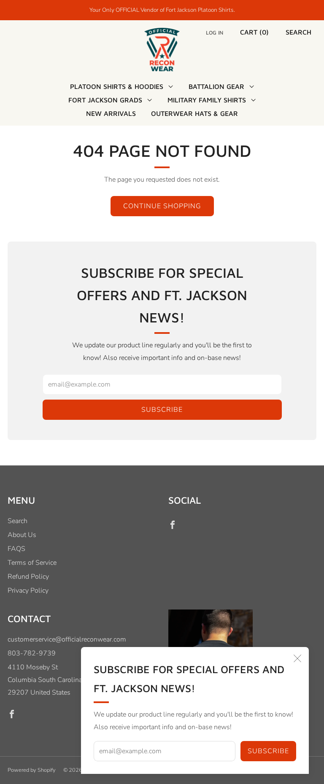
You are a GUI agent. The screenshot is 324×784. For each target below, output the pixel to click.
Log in (214, 33)
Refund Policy (28, 576)
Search (298, 32)
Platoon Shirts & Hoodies (116, 86)
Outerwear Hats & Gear (194, 113)
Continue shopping (162, 206)
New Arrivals (111, 113)
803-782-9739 (32, 653)
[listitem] (162, 10)
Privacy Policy (28, 590)
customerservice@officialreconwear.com (67, 639)
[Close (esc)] (297, 658)
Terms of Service (32, 562)
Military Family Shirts (206, 100)
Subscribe (268, 751)
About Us (22, 535)
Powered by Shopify (32, 770)
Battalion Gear (216, 86)
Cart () (254, 32)
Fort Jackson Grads (105, 100)
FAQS (16, 548)
